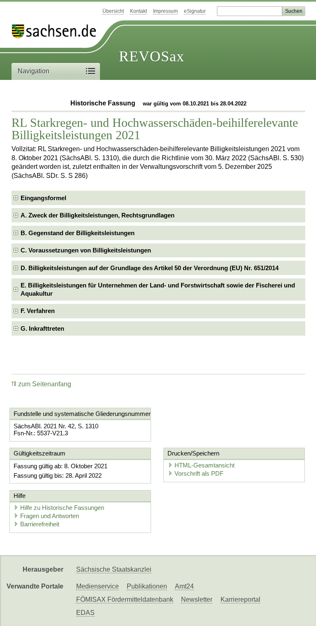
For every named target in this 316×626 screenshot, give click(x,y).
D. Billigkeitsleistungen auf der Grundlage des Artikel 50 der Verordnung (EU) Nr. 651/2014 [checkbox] (150, 267)
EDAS (85, 612)
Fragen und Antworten (49, 515)
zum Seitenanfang (44, 384)
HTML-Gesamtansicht (204, 465)
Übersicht (113, 11)
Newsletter (196, 599)
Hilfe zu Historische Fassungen (62, 507)
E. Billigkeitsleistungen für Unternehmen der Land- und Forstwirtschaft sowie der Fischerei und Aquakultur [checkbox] (158, 289)
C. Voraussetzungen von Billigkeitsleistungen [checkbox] (86, 250)
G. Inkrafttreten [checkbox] (42, 328)
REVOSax (151, 56)
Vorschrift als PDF (198, 473)
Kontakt (138, 11)
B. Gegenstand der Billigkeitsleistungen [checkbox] (78, 232)
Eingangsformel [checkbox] (43, 197)
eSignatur (195, 11)
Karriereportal (240, 599)
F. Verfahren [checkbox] (38, 310)
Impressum (165, 11)
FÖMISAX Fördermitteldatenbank (124, 599)
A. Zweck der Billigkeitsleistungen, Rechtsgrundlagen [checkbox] (97, 215)
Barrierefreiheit (39, 524)
